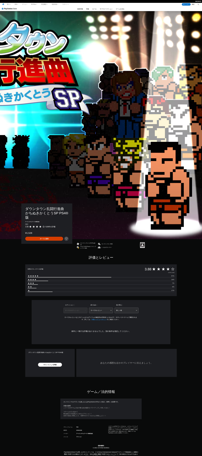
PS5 (16, 4)
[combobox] (75, 310)
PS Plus (33, 4)
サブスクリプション (106, 9)
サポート (65, 4)
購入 (8, 4)
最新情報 (54, 4)
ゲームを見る (120, 9)
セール (94, 9)
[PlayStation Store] (9, 8)
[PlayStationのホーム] (3, 4)
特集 (87, 9)
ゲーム (24, 4)
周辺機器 (43, 4)
